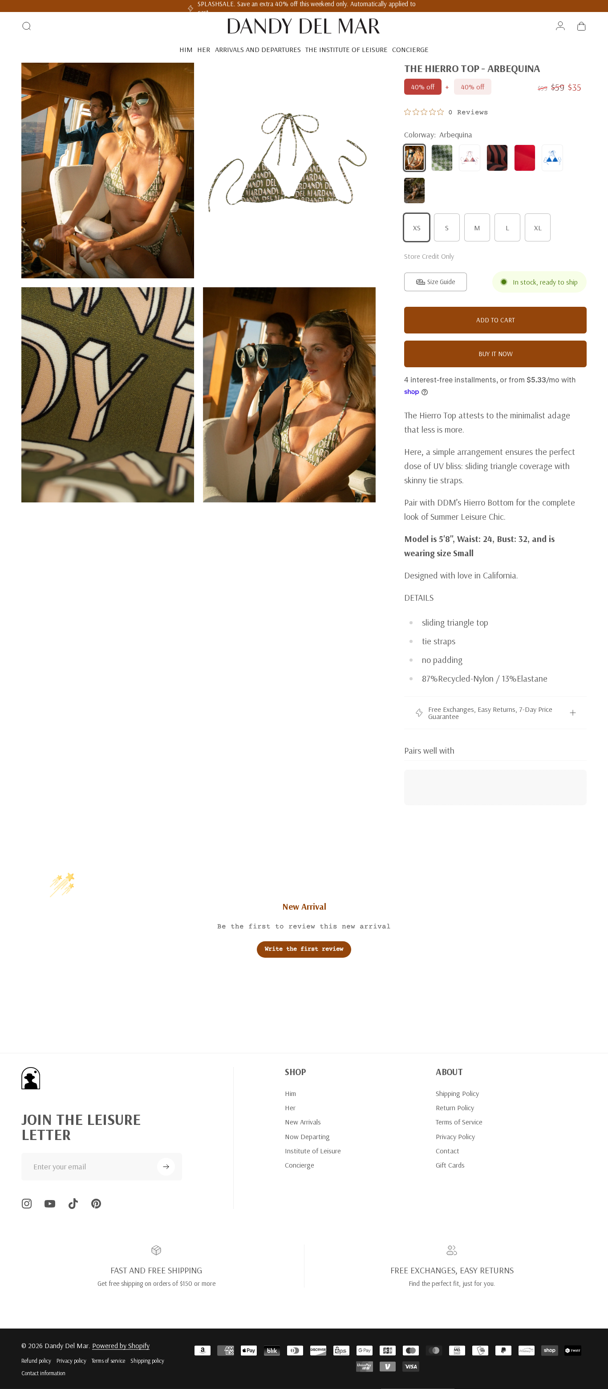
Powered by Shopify (121, 1345)
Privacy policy (71, 1360)
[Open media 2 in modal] (289, 170)
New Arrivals (303, 1121)
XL (538, 227)
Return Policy (455, 1107)
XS (417, 227)
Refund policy (36, 1360)
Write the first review (304, 949)
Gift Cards (450, 1164)
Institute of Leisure (313, 1150)
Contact (447, 1150)
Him (290, 1093)
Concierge (299, 1164)
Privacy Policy (455, 1136)
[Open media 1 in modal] (107, 170)
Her (290, 1107)
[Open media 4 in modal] (289, 395)
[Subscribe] (166, 1167)
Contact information (43, 1373)
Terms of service (108, 1360)
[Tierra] (414, 191)
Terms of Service (459, 1121)
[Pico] (525, 158)
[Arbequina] (414, 158)
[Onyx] (497, 158)
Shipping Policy (457, 1093)
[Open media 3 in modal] (107, 395)
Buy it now (495, 353)
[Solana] (552, 158)
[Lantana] (469, 158)
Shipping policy (147, 1360)
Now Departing (307, 1136)
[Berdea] (442, 158)
